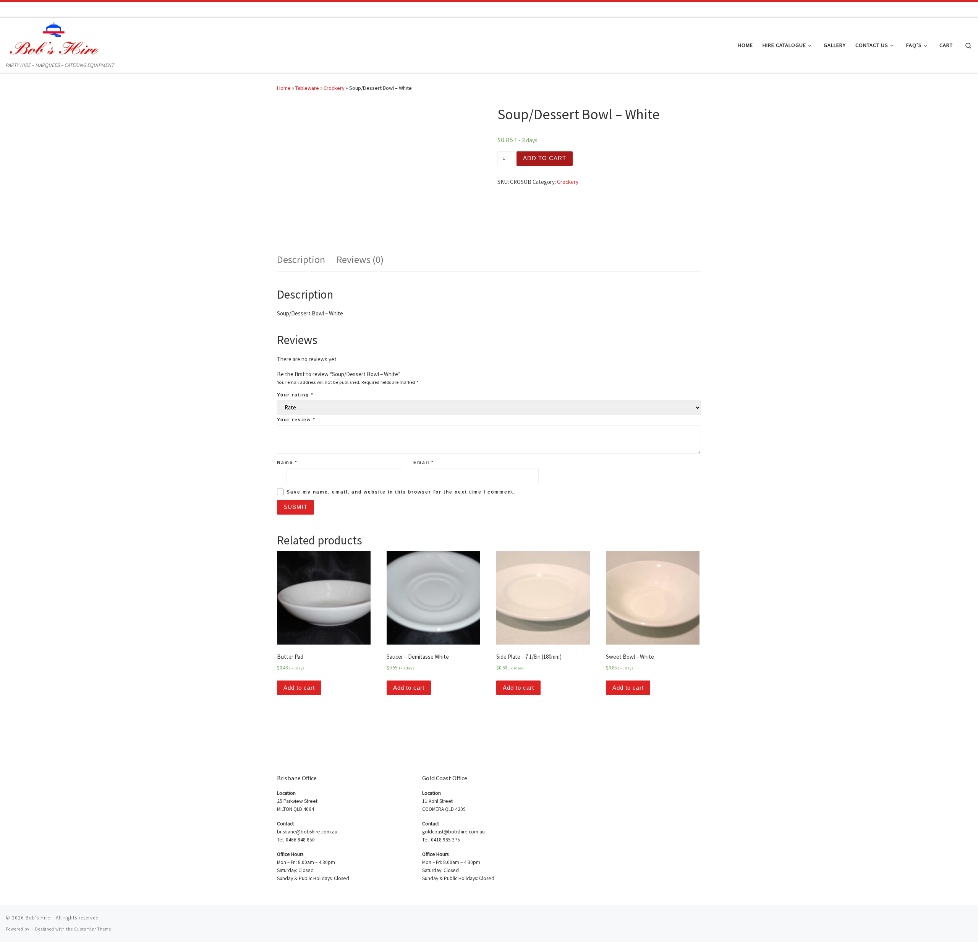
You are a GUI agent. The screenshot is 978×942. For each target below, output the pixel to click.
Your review (296, 419)
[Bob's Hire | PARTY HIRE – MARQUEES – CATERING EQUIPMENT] (53, 39)
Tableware (307, 87)
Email (423, 462)
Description (301, 259)
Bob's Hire (38, 917)
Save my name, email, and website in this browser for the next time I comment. (401, 492)
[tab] (301, 259)
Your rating (295, 395)
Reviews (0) (360, 259)
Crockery (334, 87)
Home (284, 87)
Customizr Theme (92, 929)
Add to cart (544, 158)
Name (287, 462)
